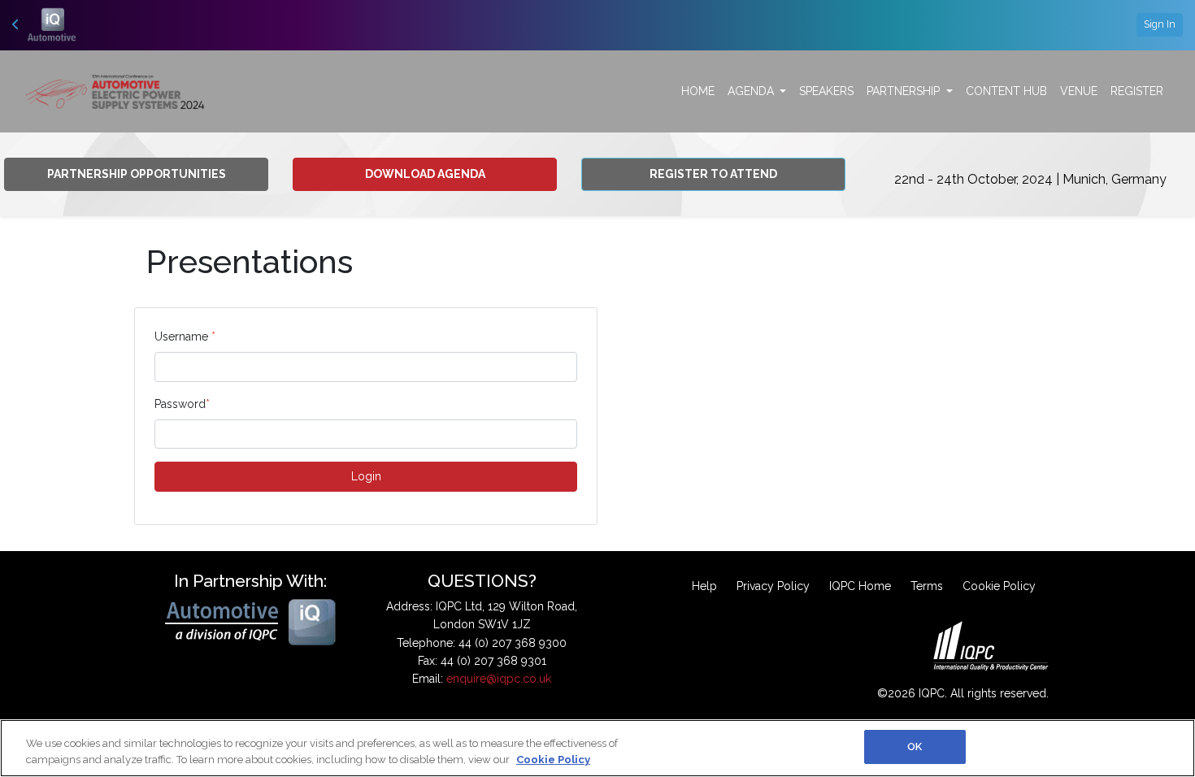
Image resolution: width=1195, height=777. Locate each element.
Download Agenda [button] (425, 173)
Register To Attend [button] (713, 173)
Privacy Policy (773, 586)
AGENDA (752, 91)
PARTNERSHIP (905, 91)
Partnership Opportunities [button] (136, 173)
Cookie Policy (999, 586)
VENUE (1078, 91)
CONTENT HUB (1006, 91)
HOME (698, 91)
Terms (926, 586)
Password (182, 403)
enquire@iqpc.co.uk (498, 678)
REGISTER (1136, 91)
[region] (597, 748)
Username (184, 336)
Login (366, 476)
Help (704, 586)
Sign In (1159, 24)
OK (914, 746)
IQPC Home (860, 586)
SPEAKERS (826, 91)
